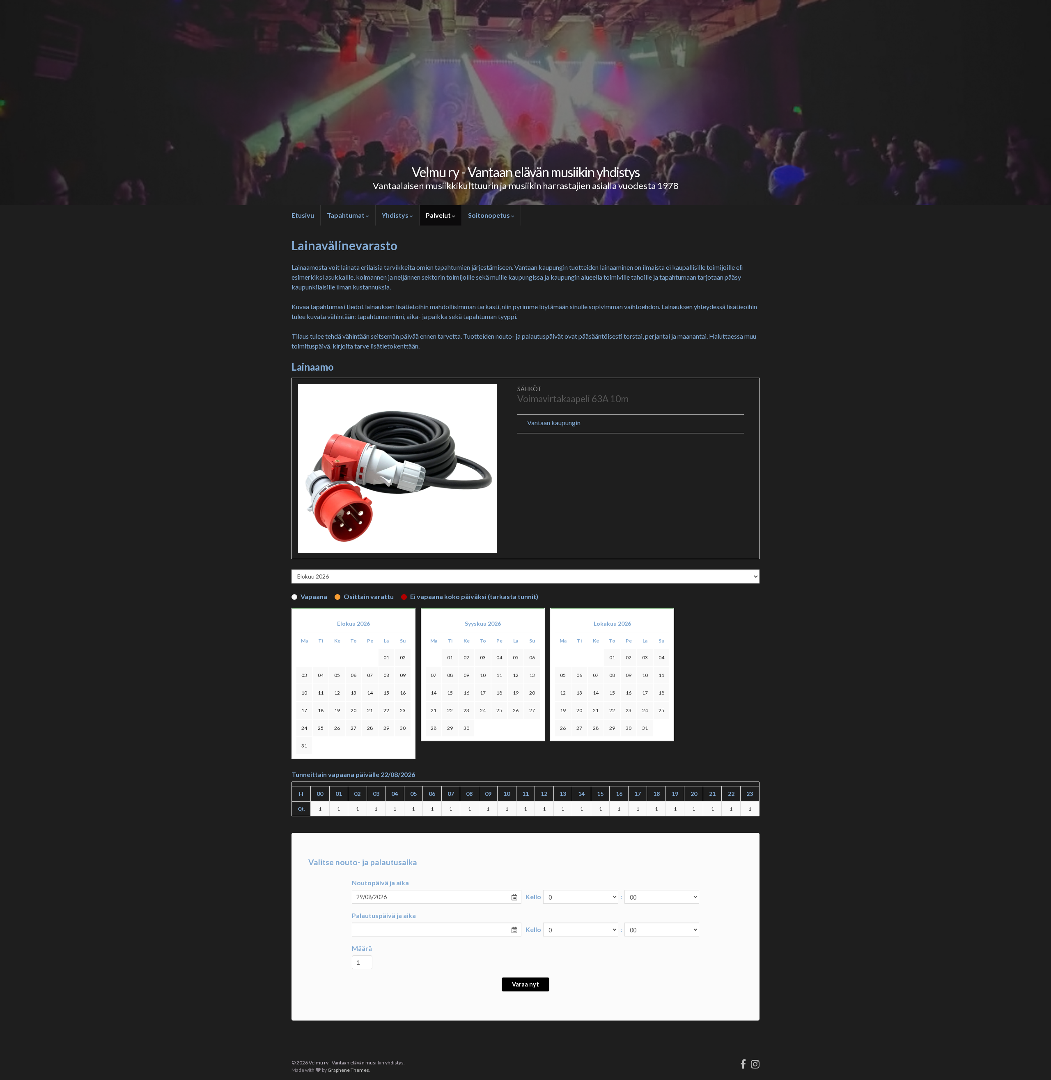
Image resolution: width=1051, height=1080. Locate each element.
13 (532, 675)
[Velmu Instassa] (755, 1063)
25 (499, 710)
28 (433, 728)
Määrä (362, 948)
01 (450, 657)
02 (466, 657)
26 (516, 710)
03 (483, 657)
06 (532, 657)
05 (516, 657)
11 (499, 675)
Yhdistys (396, 215)
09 (466, 675)
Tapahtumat (346, 215)
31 (304, 746)
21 (433, 710)
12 (516, 675)
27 (532, 710)
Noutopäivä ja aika (380, 882)
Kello (533, 896)
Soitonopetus (489, 215)
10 (483, 675)
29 (386, 728)
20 (532, 693)
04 (499, 657)
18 (499, 693)
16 (466, 693)
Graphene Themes (348, 1070)
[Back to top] (1032, 1061)
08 (450, 675)
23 (466, 710)
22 (450, 710)
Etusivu (302, 215)
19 (516, 693)
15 (450, 693)
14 (433, 693)
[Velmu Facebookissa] (743, 1063)
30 (403, 728)
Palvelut (439, 215)
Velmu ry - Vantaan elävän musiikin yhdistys (526, 172)
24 (483, 710)
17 (483, 693)
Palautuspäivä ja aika (384, 915)
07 (433, 675)
